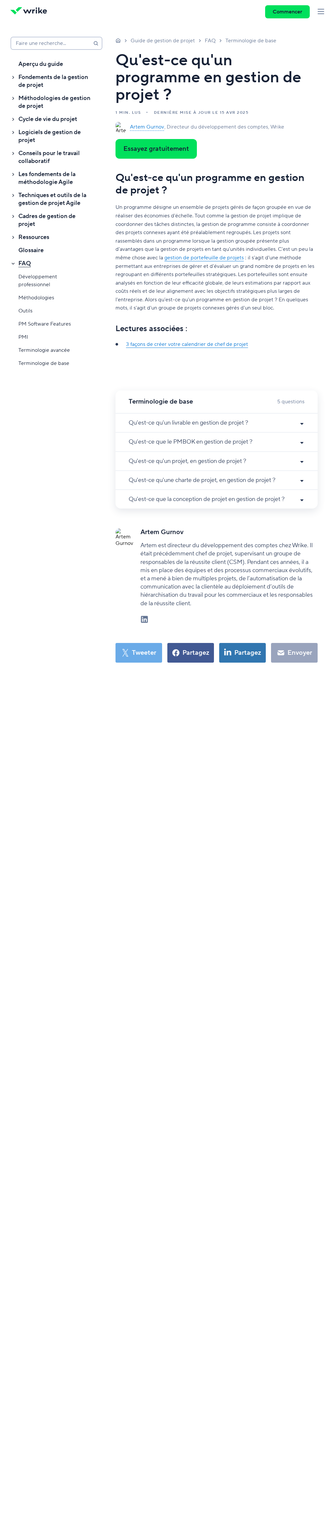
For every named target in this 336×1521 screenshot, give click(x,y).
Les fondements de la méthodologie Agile (46, 178)
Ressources (33, 237)
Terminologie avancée (44, 350)
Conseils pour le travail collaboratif (49, 157)
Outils (25, 311)
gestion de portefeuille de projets (204, 257)
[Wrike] (30, 12)
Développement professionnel (37, 280)
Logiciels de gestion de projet (49, 136)
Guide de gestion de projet (163, 40)
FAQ (24, 263)
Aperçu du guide (40, 64)
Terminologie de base (43, 363)
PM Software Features (44, 324)
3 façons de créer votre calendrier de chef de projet (187, 344)
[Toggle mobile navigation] (321, 12)
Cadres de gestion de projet (46, 220)
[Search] (95, 43)
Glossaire (31, 250)
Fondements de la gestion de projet (53, 81)
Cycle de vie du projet (47, 119)
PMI (23, 337)
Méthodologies (36, 297)
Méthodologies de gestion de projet (54, 102)
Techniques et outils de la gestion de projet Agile (52, 199)
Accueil (118, 40)
